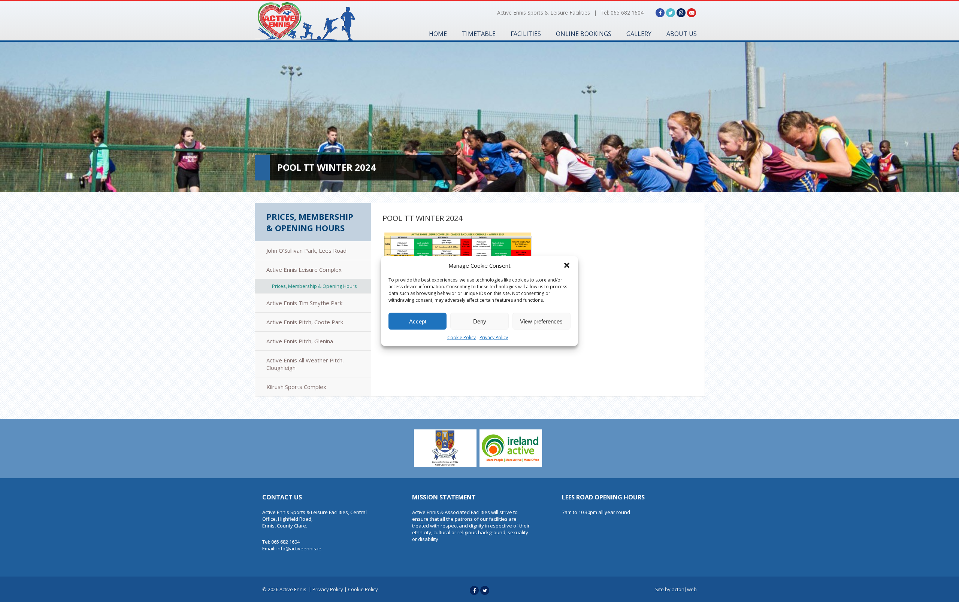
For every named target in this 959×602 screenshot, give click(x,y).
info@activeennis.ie (298, 548)
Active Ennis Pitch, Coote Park (304, 322)
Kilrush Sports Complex (296, 386)
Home (438, 34)
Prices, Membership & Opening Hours (309, 222)
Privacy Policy (494, 337)
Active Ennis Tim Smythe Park (304, 303)
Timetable (479, 34)
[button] (567, 265)
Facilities (526, 34)
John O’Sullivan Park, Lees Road (306, 250)
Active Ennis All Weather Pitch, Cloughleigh (305, 363)
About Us (681, 34)
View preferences (541, 321)
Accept (417, 321)
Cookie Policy (461, 337)
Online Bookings (583, 34)
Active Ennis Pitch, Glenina (299, 341)
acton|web (684, 589)
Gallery (638, 34)
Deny (479, 321)
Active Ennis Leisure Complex (304, 269)
